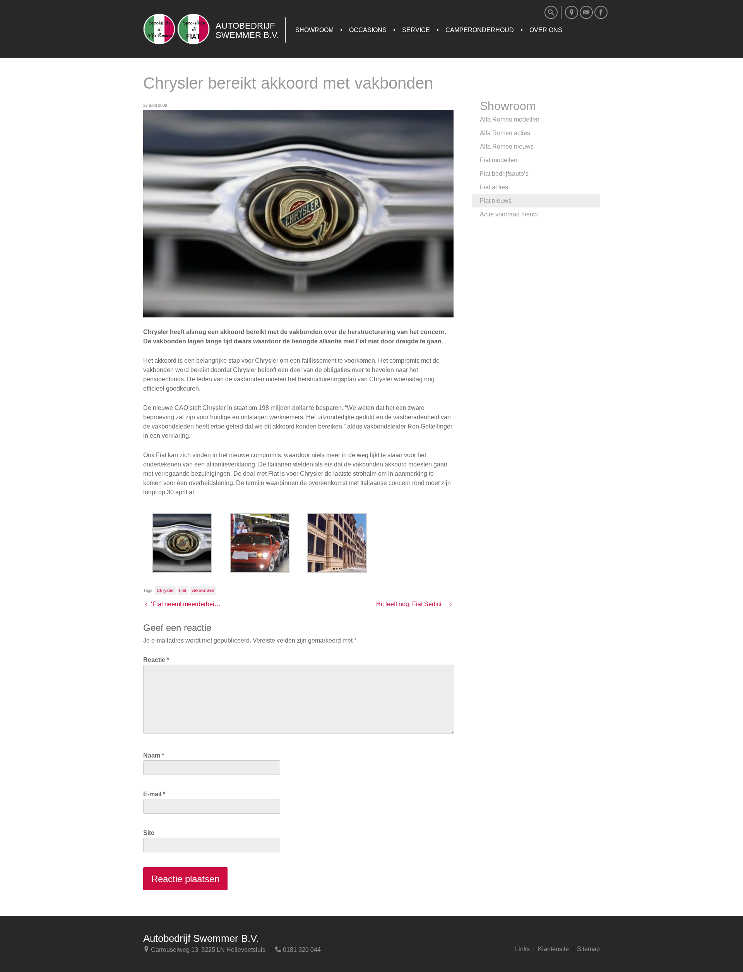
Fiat (183, 590)
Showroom (314, 30)
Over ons (545, 30)
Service (416, 30)
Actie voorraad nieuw (509, 214)
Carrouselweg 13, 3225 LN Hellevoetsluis (207, 949)
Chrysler (165, 590)
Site (148, 833)
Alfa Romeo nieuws (507, 146)
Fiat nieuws (496, 200)
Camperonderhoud (479, 30)
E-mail (154, 794)
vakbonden (203, 590)
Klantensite (553, 949)
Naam (153, 755)
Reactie (156, 660)
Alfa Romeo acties (505, 133)
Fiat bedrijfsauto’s (504, 173)
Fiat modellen (498, 160)
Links (522, 949)
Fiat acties (494, 187)
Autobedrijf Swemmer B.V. (201, 938)
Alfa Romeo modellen (509, 119)
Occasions (368, 30)
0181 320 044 (301, 949)
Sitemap (588, 949)
